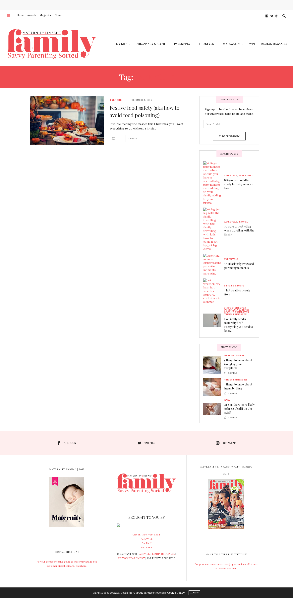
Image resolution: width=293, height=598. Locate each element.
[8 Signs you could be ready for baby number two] (213, 182)
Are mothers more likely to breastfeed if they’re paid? (239, 408)
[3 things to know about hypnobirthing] (213, 387)
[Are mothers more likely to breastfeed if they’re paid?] (213, 409)
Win (252, 44)
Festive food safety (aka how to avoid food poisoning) (144, 111)
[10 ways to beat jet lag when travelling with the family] (213, 229)
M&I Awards (231, 44)
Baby (227, 400)
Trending (116, 100)
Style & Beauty (234, 286)
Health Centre (234, 356)
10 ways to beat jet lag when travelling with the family (239, 230)
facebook (69, 442)
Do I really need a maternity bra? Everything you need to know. (238, 325)
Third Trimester (235, 314)
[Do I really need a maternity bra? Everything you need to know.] (213, 320)
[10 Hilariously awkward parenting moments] (213, 264)
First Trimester (235, 308)
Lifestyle (206, 44)
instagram (229, 442)
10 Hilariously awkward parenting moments (239, 266)
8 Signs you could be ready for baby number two (238, 184)
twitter (150, 442)
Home (20, 15)
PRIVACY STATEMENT (131, 558)
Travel (243, 222)
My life (121, 44)
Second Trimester (236, 312)
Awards (31, 15)
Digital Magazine (274, 44)
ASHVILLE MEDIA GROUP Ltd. (157, 553)
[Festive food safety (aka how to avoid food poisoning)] (67, 120)
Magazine (45, 15)
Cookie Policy (176, 592)
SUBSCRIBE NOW (229, 136)
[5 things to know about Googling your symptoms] (213, 365)
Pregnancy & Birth (150, 44)
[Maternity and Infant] (51, 44)
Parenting (182, 44)
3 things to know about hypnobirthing (238, 386)
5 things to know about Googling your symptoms (238, 364)
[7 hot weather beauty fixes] (213, 291)
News (58, 15)
